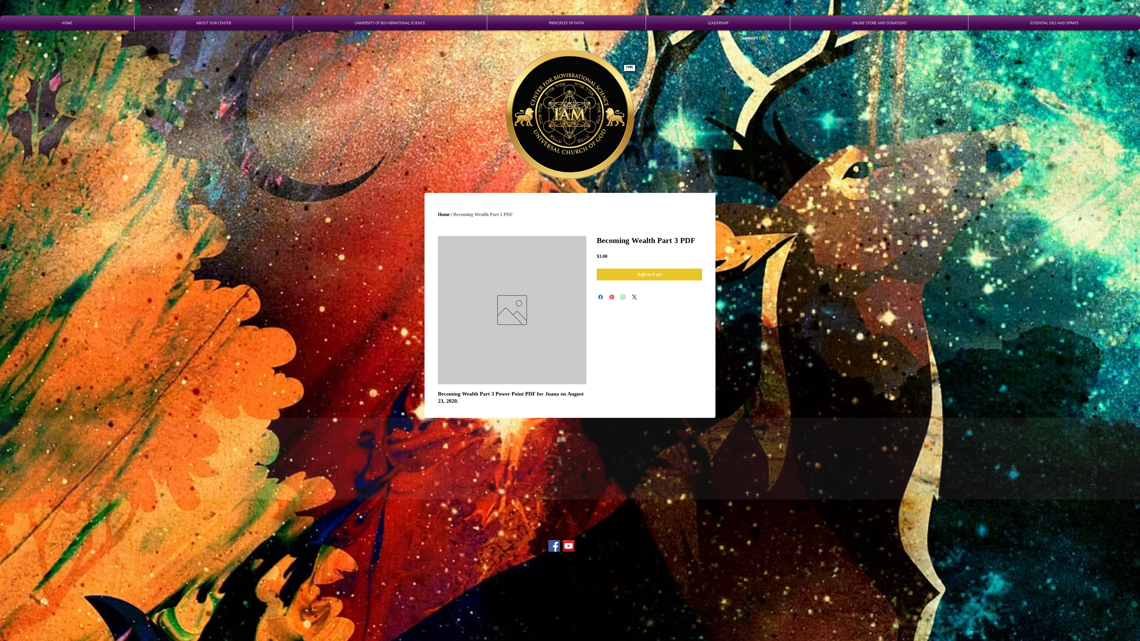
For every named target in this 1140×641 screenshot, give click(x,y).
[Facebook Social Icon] (554, 546)
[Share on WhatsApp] (623, 297)
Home (444, 214)
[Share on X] (634, 297)
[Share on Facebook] (600, 297)
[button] (753, 38)
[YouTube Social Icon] (568, 546)
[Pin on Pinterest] (611, 297)
